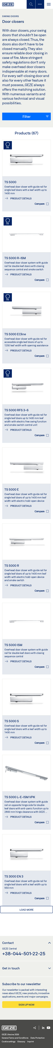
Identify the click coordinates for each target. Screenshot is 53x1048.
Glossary (21, 1041)
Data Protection (37, 1038)
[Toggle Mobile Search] (30, 4)
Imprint (30, 1041)
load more (27, 909)
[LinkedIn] (43, 1028)
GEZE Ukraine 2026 (10, 1034)
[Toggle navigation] (48, 4)
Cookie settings (8, 1041)
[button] (34, 1028)
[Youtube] (48, 1028)
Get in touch (11, 968)
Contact (8, 942)
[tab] (26, 116)
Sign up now (26, 1004)
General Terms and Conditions (15, 1038)
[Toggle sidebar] (39, 4)
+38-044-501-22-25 (23, 953)
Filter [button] (27, 116)
